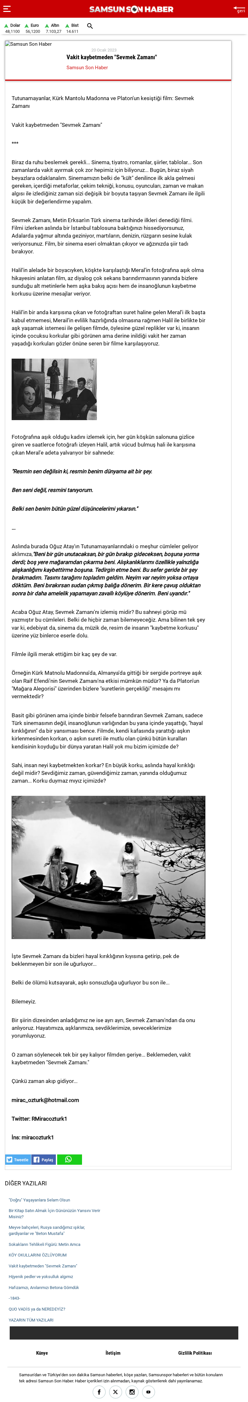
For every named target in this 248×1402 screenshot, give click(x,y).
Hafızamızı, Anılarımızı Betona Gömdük (44, 1287)
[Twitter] (115, 1392)
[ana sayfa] (239, 8)
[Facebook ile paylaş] (43, 1159)
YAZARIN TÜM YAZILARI (31, 1320)
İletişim (113, 1353)
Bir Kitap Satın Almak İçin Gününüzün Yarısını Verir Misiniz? (54, 1213)
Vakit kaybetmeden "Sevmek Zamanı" (43, 1266)
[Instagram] (132, 1392)
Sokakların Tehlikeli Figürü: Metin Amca (44, 1244)
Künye (42, 1353)
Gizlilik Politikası (195, 1353)
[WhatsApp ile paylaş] (69, 1159)
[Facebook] (99, 1392)
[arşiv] (90, 26)
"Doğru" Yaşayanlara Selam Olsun (39, 1200)
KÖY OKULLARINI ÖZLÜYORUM (38, 1255)
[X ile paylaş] (18, 1159)
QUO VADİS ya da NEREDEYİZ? (37, 1309)
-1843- (14, 1298)
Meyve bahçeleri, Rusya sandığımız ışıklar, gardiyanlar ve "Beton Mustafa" (47, 1230)
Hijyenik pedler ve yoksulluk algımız (41, 1276)
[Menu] (7, 9)
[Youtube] (148, 1392)
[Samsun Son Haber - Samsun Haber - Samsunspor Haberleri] (130, 9)
